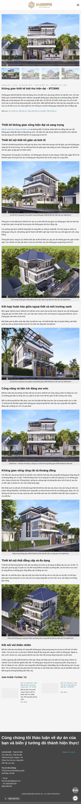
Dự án (14, 85)
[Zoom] (4, 64)
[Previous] (6, 40)
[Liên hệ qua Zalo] (75, 790)
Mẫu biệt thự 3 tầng (59, 85)
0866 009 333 (13, 799)
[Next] (75, 40)
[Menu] (78, 5)
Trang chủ (6, 85)
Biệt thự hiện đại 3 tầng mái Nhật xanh (16, 129)
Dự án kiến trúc (25, 85)
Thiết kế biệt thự (41, 85)
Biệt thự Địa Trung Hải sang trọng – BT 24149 (28, 686)
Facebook (71, 752)
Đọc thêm (24, 702)
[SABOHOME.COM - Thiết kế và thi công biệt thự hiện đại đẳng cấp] (40, 5)
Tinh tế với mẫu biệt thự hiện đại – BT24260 (68, 686)
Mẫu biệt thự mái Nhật (39, 111)
